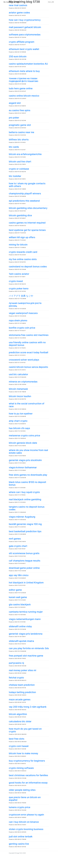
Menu (50, 2)
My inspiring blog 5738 (11, 2)
